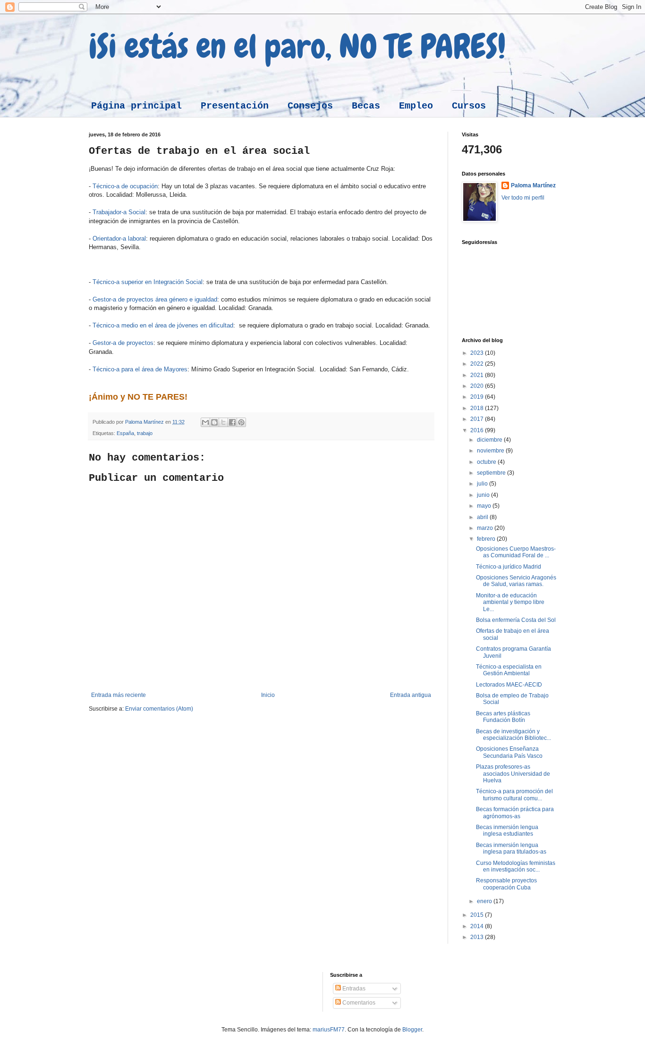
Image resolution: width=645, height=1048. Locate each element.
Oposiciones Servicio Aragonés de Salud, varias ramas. (516, 580)
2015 (477, 915)
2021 (477, 375)
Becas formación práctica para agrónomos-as (515, 812)
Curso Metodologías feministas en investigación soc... (515, 866)
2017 (477, 419)
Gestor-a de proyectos (123, 342)
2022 (477, 364)
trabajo (145, 433)
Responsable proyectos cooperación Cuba (506, 883)
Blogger (412, 1029)
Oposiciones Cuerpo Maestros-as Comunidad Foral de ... (516, 552)
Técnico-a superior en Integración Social (148, 281)
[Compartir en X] (223, 422)
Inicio (268, 695)
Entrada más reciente (118, 695)
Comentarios (358, 1002)
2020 (477, 386)
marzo (485, 528)
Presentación (235, 106)
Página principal (136, 106)
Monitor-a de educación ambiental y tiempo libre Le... (510, 602)
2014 (477, 926)
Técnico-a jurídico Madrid (508, 566)
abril (483, 517)
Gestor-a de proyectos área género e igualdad (155, 299)
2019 (477, 397)
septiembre (492, 473)
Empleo (416, 106)
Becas (366, 106)
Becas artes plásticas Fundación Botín (503, 716)
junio (484, 495)
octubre (487, 462)
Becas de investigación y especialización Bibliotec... (513, 734)
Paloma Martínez (533, 185)
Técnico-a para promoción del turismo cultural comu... (514, 794)
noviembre (491, 450)
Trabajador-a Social (119, 212)
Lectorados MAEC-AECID (509, 684)
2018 (477, 408)
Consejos (310, 106)
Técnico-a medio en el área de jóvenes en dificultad (163, 325)
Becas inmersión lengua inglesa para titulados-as (511, 848)
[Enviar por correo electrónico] (205, 422)
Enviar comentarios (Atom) (159, 708)
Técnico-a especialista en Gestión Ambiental (509, 670)
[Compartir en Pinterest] (241, 422)
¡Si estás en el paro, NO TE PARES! (297, 46)
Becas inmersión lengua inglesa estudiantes (507, 830)
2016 (477, 430)
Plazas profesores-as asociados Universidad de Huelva (513, 773)
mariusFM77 (329, 1029)
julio (483, 483)
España (125, 433)
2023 (477, 353)
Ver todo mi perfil (522, 197)
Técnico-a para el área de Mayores (140, 369)
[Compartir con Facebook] (232, 422)
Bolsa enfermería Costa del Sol (516, 620)
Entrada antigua (410, 695)
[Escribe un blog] (214, 422)
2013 (477, 937)
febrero (487, 539)
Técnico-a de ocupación (125, 186)
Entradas (353, 988)
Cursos (469, 106)
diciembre (490, 439)
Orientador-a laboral (119, 238)
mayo (484, 506)
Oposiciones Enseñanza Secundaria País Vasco (509, 752)
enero (485, 901)
